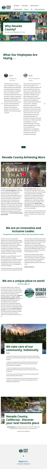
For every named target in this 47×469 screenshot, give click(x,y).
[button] (44, 103)
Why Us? (26, 9)
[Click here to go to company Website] (23, 456)
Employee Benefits (18, 9)
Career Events (25, 5)
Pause (23, 147)
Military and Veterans (39, 9)
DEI (31, 9)
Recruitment (16, 5)
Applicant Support (34, 5)
